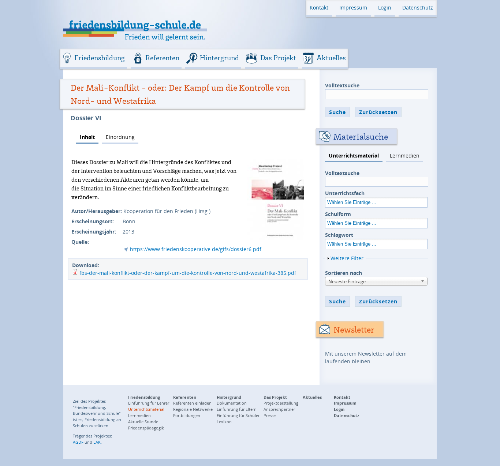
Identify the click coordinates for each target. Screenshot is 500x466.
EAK (97, 442)
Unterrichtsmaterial (354, 155)
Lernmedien (404, 155)
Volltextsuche (342, 85)
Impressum (353, 7)
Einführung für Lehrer (148, 403)
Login (384, 7)
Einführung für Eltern (237, 409)
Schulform (338, 214)
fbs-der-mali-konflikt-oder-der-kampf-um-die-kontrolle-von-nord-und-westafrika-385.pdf (187, 272)
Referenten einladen (192, 403)
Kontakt (319, 7)
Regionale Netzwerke (193, 409)
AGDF (78, 442)
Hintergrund (219, 57)
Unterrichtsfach (345, 193)
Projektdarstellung (281, 403)
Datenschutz (417, 7)
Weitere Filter (347, 258)
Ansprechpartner (279, 409)
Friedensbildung (99, 57)
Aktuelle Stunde (143, 421)
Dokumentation (232, 403)
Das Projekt (278, 57)
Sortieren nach (343, 272)
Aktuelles (331, 57)
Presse (270, 415)
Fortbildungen (186, 415)
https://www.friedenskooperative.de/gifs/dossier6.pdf (195, 249)
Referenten (162, 57)
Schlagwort (339, 234)
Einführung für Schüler (238, 415)
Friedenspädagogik (146, 428)
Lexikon (224, 421)
